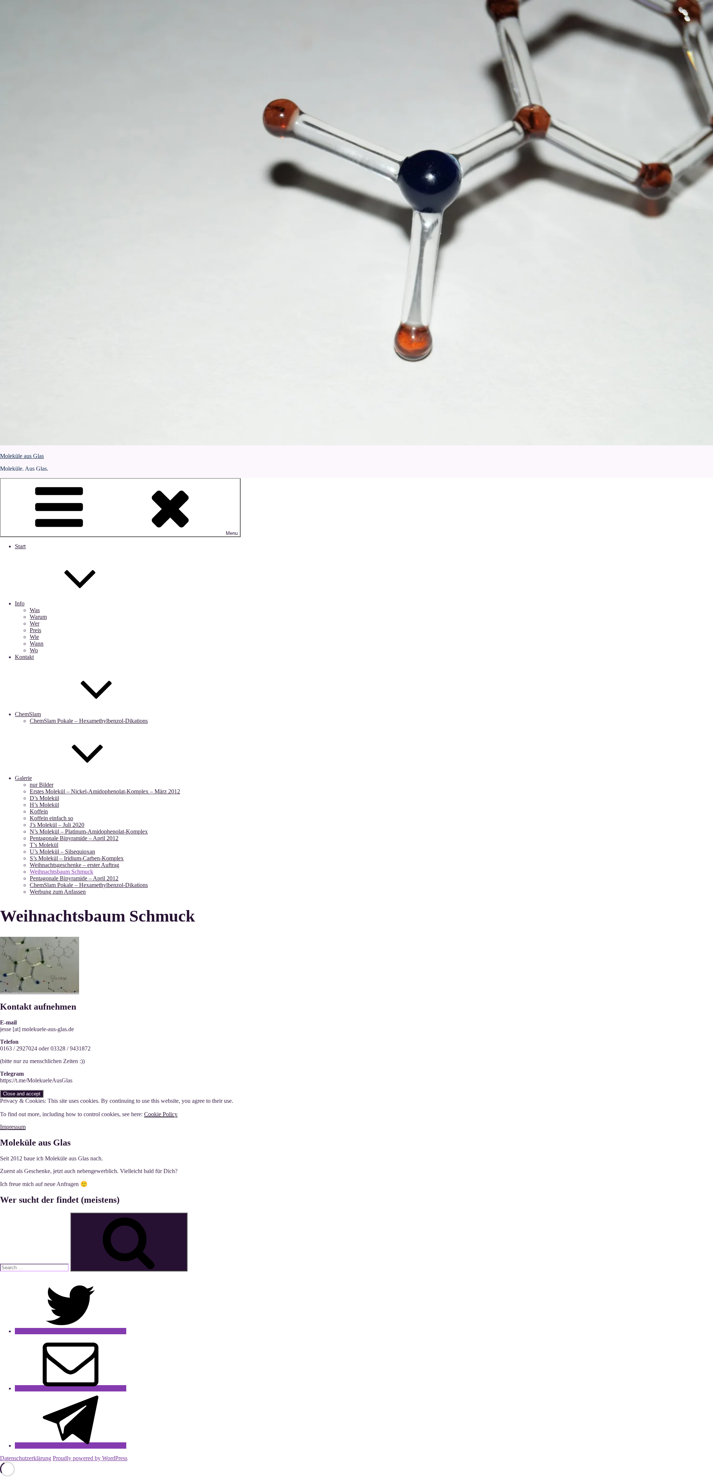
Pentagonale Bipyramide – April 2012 (74, 838)
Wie (34, 637)
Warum (38, 617)
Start (20, 546)
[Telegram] (70, 1445)
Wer (34, 623)
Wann (36, 643)
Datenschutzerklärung (25, 1458)
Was (35, 610)
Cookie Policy (161, 1114)
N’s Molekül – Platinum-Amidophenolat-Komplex (89, 831)
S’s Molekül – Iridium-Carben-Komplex (77, 858)
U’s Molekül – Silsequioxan (62, 851)
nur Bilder (41, 785)
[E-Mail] (70, 1388)
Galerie (23, 778)
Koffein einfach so (51, 818)
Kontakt (24, 657)
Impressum (13, 1127)
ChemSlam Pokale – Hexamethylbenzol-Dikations (89, 721)
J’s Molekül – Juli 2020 (57, 825)
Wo (34, 650)
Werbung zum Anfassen (58, 892)
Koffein (39, 811)
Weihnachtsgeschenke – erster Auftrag (74, 865)
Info (20, 603)
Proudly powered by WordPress (90, 1458)
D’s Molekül (44, 798)
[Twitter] (70, 1331)
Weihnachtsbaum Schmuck (61, 871)
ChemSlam (28, 714)
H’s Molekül (44, 805)
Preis (35, 630)
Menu (232, 533)
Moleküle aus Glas (22, 456)
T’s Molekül (44, 845)
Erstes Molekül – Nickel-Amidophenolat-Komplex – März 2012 (105, 791)
